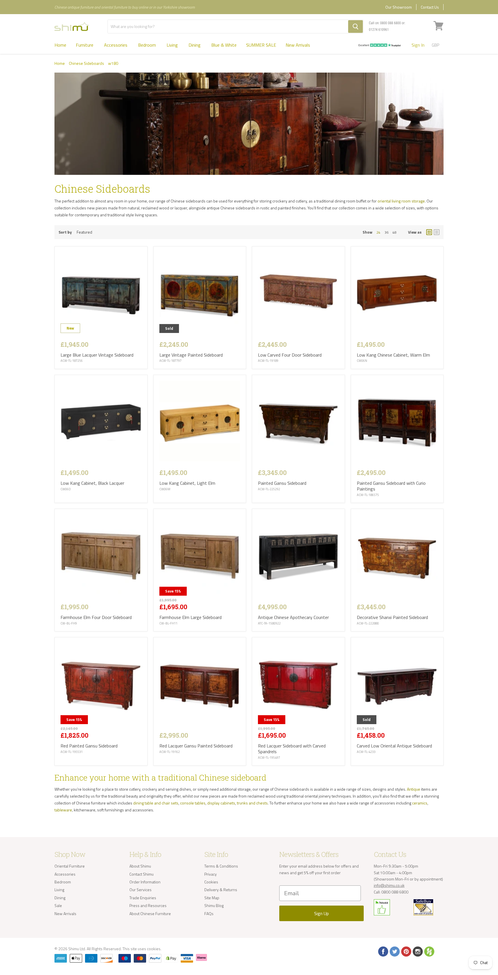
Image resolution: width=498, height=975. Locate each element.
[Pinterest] (406, 951)
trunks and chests (252, 803)
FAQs (209, 913)
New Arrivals (298, 44)
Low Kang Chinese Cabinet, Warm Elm (393, 354)
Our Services (140, 890)
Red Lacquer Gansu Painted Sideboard (196, 745)
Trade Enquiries (142, 898)
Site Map (211, 898)
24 (378, 232)
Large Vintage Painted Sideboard (191, 354)
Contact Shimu (141, 874)
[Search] (355, 26)
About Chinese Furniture (150, 913)
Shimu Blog (214, 905)
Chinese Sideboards (86, 63)
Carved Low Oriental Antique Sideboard (394, 745)
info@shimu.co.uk (389, 885)
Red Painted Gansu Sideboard (89, 745)
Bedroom (147, 44)
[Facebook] (382, 951)
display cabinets (221, 803)
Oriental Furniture (69, 866)
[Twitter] (394, 951)
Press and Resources (148, 905)
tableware (63, 810)
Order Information (145, 882)
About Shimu (140, 866)
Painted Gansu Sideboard (282, 483)
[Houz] (429, 951)
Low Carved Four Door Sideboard (290, 354)
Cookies (211, 882)
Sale (58, 905)
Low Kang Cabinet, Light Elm (187, 483)
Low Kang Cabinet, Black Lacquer (92, 483)
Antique (413, 789)
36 (386, 232)
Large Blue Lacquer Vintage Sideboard (97, 354)
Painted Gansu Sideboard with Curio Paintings (391, 486)
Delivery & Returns (220, 890)
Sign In (418, 44)
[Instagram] (417, 951)
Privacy (210, 874)
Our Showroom (398, 7)
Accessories (116, 44)
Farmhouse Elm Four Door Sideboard (96, 617)
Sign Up (321, 913)
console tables (192, 803)
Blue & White (224, 44)
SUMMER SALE (261, 44)
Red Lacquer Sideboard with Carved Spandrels (292, 748)
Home (60, 44)
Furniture (85, 44)
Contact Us (430, 7)
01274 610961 (379, 30)
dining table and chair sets (155, 803)
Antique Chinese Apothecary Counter (293, 617)
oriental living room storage (401, 201)
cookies (154, 949)
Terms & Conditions (221, 866)
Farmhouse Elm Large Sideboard (190, 617)
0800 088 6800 (390, 23)
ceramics (419, 803)
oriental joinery (318, 796)
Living (173, 44)
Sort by (65, 232)
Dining (195, 44)
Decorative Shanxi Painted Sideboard (392, 617)
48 (395, 232)
